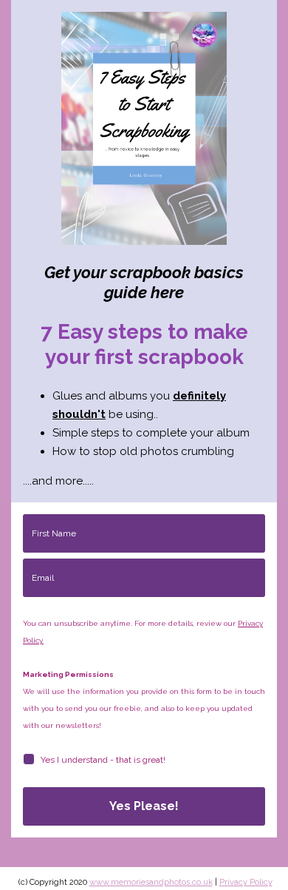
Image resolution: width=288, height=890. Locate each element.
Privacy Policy (245, 882)
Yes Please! (144, 806)
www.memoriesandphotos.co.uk (151, 882)
